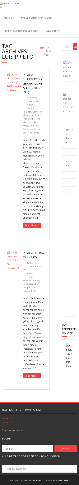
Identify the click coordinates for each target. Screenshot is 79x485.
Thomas (33, 97)
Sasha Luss (28, 129)
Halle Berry (28, 283)
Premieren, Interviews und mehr (21, 30)
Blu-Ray (36, 280)
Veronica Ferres (31, 132)
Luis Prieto (34, 125)
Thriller (37, 129)
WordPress (64, 480)
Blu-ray (29, 104)
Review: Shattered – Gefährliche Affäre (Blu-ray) (33, 83)
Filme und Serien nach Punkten (36, 17)
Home (42, 47)
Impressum (8, 418)
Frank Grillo (29, 118)
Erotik (38, 115)
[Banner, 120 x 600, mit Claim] (69, 366)
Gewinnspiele (53, 30)
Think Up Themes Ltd (34, 480)
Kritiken (8, 17)
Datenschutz (8, 422)
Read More (31, 225)
